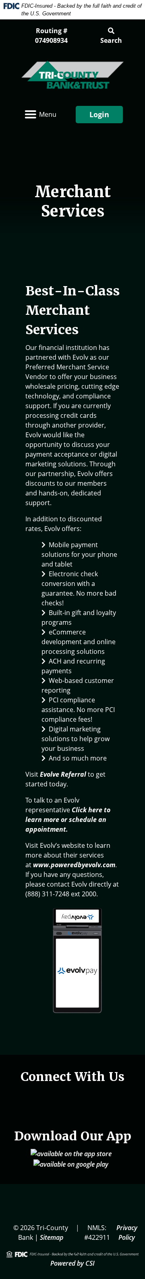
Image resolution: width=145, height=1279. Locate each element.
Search (111, 40)
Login (99, 114)
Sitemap (51, 1237)
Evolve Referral (63, 774)
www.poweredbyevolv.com (74, 864)
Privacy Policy (126, 1232)
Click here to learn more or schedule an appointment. (67, 819)
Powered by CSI (72, 1263)
